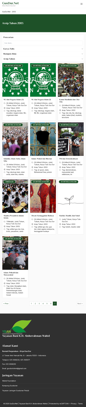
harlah (68, 227)
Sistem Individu (11, 293)
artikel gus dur (15, 229)
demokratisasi (71, 170)
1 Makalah (10, 221)
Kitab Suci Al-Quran (13, 288)
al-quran (41, 170)
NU (25, 113)
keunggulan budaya (41, 231)
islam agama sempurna (45, 229)
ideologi (13, 111)
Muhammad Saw (40, 172)
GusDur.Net (10, 3)
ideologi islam (15, 172)
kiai (22, 229)
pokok (49, 172)
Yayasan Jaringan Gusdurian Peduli (15, 390)
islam (64, 115)
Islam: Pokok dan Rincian (41, 159)
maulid (73, 227)
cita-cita (68, 113)
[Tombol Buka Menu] (81, 4)
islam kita (14, 174)
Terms (80, 404)
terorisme (65, 117)
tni (71, 174)
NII (35, 113)
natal (78, 227)
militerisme (66, 174)
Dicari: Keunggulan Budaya (42, 216)
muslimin (79, 115)
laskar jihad (70, 115)
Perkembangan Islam (14, 290)
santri (21, 231)
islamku (21, 174)
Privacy (73, 404)
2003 (18, 108)
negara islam (18, 113)
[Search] (80, 43)
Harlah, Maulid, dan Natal (69, 216)
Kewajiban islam (20, 286)
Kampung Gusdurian (9, 386)
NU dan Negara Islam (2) (14, 100)
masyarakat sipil (68, 172)
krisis (8, 231)
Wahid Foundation (9, 381)
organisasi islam (12, 115)
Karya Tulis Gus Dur (19, 105)
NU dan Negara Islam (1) (41, 100)
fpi (73, 113)
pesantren (14, 231)
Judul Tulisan (19, 221)
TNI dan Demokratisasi (68, 159)
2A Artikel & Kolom (13, 103)
